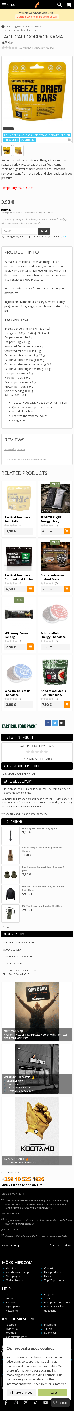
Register (49, 1294)
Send (43, 231)
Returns (10, 1302)
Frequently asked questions (54, 1308)
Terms (9, 1298)
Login (9, 1294)
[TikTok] (35, 1406)
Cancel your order (16, 1337)
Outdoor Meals (33, 26)
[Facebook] (5, 1406)
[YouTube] (45, 1406)
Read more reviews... (61, 1245)
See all (7, 927)
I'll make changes (21, 1392)
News (47, 1276)
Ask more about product (19, 774)
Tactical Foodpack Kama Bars (22, 29)
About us (11, 1268)
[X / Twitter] (25, 1406)
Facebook (11, 1324)
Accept (53, 1392)
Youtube (11, 1332)
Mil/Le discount (15, 1280)
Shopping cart (14, 1276)
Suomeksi (50, 1332)
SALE (47, 1298)
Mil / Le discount (13, 963)
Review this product (44, 48)
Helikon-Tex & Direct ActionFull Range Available (20, 972)
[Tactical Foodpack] (19, 731)
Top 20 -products (54, 1280)
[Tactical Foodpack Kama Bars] (37, 91)
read (64, 236)
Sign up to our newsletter (14, 1308)
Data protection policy (57, 1302)
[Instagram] (15, 1406)
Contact (48, 1268)
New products (52, 1272)
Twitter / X (12, 1329)
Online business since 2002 (19, 942)
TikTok (48, 1329)
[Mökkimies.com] (37, 5)
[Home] (3, 26)
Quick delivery (12, 949)
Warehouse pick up (17, 1272)
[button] (5, 128)
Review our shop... (11, 1245)
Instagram (50, 1324)
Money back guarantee (17, 956)
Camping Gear (14, 26)
